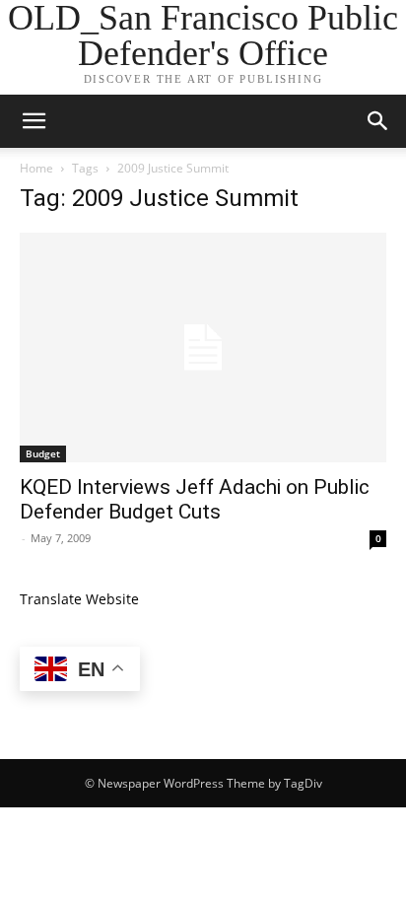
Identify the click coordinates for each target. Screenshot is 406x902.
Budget (43, 453)
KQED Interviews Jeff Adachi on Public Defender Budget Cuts (195, 499)
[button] (33, 121)
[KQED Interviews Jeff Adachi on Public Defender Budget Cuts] (203, 347)
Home (36, 168)
